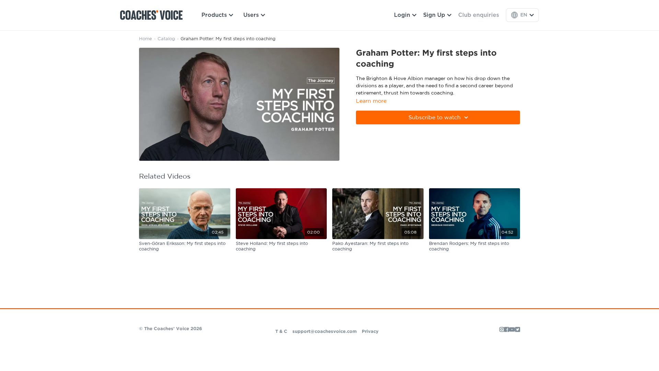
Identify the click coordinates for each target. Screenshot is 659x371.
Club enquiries (478, 15)
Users (251, 15)
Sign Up (434, 15)
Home (145, 39)
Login (402, 15)
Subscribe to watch (434, 117)
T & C (281, 331)
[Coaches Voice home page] (154, 15)
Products (214, 15)
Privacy (370, 331)
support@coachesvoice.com (324, 331)
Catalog (166, 39)
